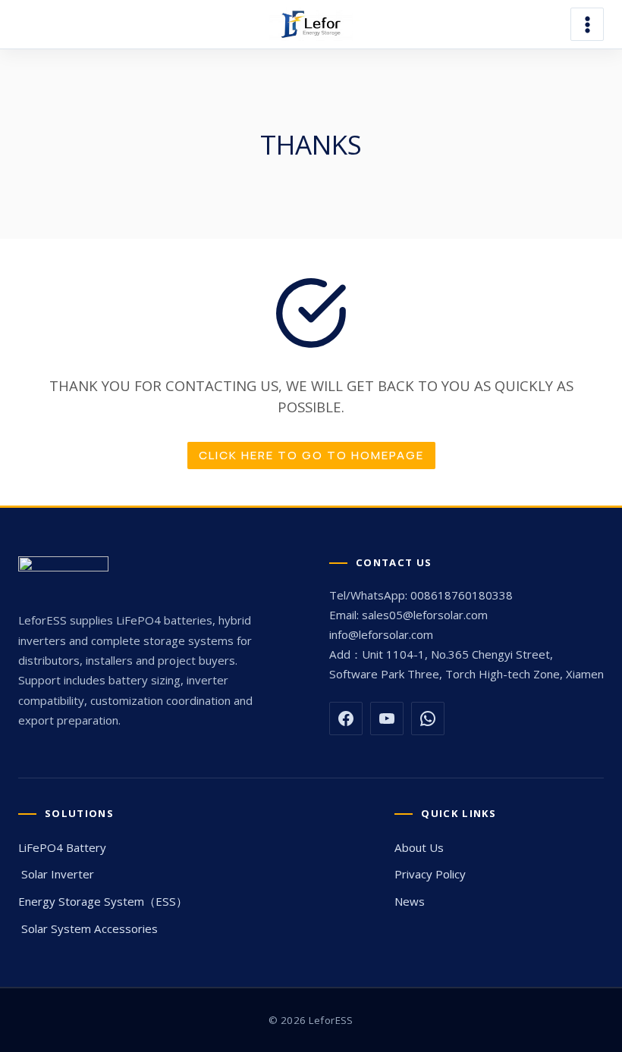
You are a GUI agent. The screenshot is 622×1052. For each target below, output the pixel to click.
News (409, 901)
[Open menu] (587, 24)
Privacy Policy (430, 873)
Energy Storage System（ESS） (102, 901)
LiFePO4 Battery (62, 847)
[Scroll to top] (604, 815)
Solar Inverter (56, 873)
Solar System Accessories (88, 928)
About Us (419, 847)
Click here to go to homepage (311, 455)
